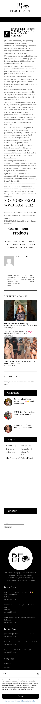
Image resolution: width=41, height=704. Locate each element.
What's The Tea (26, 452)
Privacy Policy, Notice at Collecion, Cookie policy (20, 701)
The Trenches (11, 458)
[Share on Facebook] (2, 352)
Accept (20, 696)
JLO (7, 244)
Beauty (7, 242)
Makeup (24, 449)
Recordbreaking (26, 247)
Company (14, 244)
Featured (24, 458)
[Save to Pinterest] (2, 356)
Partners (31, 242)
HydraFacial (13, 247)
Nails (8, 452)
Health (22, 242)
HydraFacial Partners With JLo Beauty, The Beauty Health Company (23, 31)
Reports (23, 244)
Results (32, 244)
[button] (38, 674)
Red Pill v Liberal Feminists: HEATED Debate (27, 279)
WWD (15, 242)
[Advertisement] (20, 485)
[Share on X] (2, 347)
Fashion (9, 445)
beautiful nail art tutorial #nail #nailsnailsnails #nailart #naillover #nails (13, 281)
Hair (8, 449)
